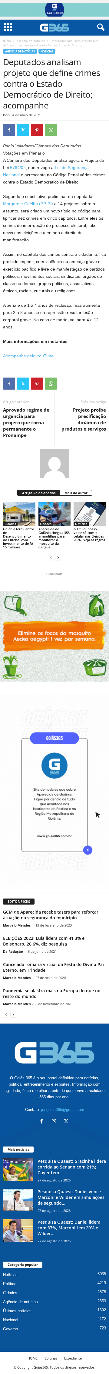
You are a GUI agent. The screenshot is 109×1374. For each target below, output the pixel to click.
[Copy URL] (65, 130)
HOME (33, 1358)
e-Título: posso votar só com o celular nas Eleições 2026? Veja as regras (89, 534)
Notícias (47, 51)
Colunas (51, 1358)
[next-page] (58, 557)
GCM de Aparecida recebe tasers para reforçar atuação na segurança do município (50, 915)
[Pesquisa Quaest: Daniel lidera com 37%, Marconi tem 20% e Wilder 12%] (18, 1230)
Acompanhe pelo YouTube (28, 355)
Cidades (10, 524)
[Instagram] (55, 1122)
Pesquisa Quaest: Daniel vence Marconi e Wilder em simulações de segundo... (71, 1197)
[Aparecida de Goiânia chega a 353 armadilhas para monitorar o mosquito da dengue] (54, 514)
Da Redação (13, 951)
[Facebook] (9, 130)
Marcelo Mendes (17, 925)
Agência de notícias (31, 41)
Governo (10, 1329)
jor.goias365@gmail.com (62, 1109)
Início (7, 41)
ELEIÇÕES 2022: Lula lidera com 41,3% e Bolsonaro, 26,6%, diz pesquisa (43, 941)
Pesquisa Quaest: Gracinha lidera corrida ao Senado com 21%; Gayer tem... (72, 1166)
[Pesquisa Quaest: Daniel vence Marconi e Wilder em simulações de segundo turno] (18, 1200)
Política (9, 1283)
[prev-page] (51, 557)
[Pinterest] (37, 130)
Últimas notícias (17, 1311)
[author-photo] (54, 463)
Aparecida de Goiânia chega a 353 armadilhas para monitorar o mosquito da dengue (54, 538)
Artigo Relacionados (38, 493)
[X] (23, 130)
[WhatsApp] (51, 130)
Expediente (73, 1358)
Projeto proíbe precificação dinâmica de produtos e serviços (83, 419)
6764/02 (18, 167)
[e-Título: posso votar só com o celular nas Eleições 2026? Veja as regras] (90, 514)
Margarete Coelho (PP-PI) (28, 203)
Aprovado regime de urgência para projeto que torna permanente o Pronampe (26, 422)
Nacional (10, 1320)
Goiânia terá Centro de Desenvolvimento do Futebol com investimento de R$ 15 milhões (18, 538)
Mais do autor (76, 493)
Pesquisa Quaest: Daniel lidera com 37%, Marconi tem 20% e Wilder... (69, 1227)
